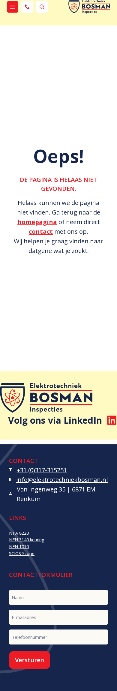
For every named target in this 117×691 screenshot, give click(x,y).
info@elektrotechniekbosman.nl (62, 480)
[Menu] (12, 7)
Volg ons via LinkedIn (55, 420)
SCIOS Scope (21, 553)
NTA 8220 (19, 533)
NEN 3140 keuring (26, 539)
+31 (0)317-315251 (42, 470)
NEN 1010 (19, 546)
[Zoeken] (42, 7)
